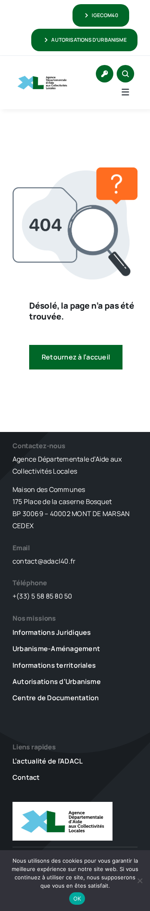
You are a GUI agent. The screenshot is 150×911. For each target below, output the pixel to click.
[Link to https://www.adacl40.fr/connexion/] (104, 73)
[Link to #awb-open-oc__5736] (125, 92)
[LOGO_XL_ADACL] (42, 74)
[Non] (139, 880)
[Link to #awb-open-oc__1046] (125, 73)
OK (77, 898)
